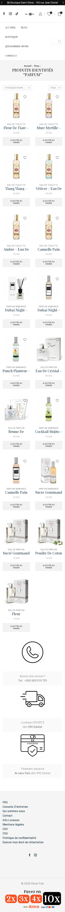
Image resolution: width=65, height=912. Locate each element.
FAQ (5, 802)
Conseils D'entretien (15, 806)
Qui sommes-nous (16, 46)
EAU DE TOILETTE (16, 124)
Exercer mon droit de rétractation (23, 842)
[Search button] (60, 42)
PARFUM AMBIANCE (16, 306)
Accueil (10, 27)
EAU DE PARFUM (49, 367)
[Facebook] (4, 14)
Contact (11, 55)
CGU (5, 833)
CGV (5, 829)
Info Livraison (11, 820)
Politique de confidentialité (19, 838)
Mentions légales (13, 824)
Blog (24, 27)
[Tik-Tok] (16, 14)
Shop (36, 66)
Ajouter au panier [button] (16, 141)
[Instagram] (10, 14)
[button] (2, 2)
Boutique (11, 36)
